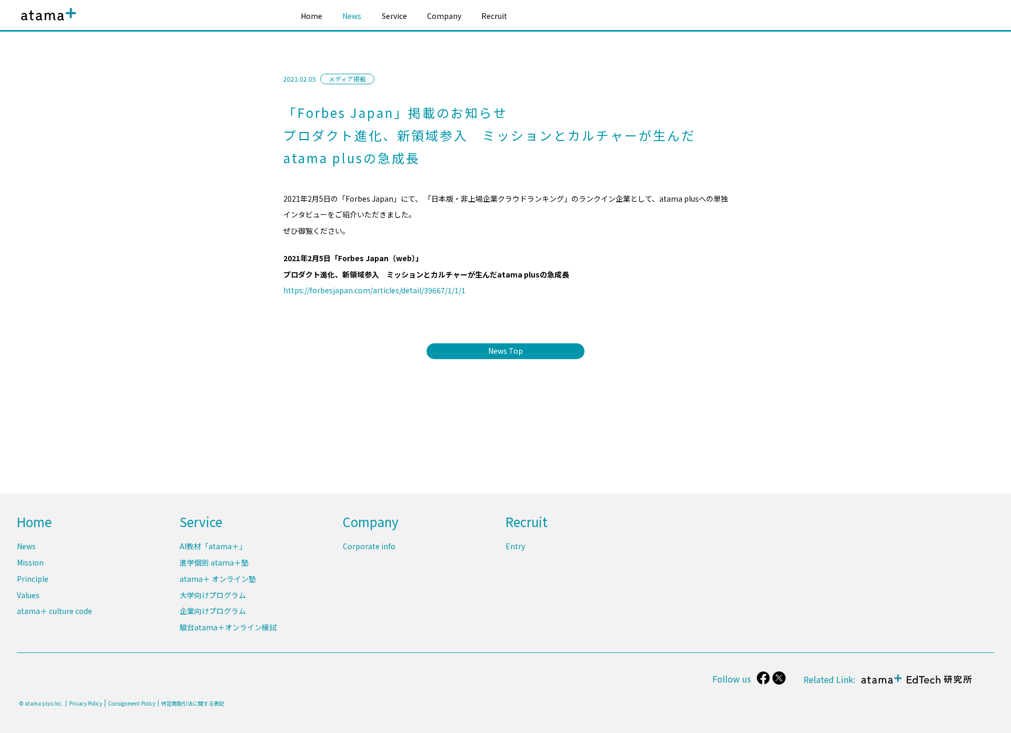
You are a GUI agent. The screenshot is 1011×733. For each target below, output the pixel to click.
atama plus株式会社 (46, 22)
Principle (32, 578)
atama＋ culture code (54, 611)
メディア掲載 (347, 78)
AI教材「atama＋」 (213, 546)
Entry (515, 546)
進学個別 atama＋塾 (214, 562)
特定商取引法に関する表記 (192, 703)
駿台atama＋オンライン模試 (228, 627)
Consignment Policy (131, 703)
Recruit (494, 16)
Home (311, 16)
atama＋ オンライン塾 (218, 578)
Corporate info (369, 546)
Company (444, 16)
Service (394, 16)
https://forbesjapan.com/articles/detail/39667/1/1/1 (374, 290)
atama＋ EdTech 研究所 (914, 684)
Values (28, 595)
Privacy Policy (85, 703)
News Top (505, 350)
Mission (30, 562)
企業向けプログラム (213, 611)
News (351, 16)
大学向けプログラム (213, 595)
